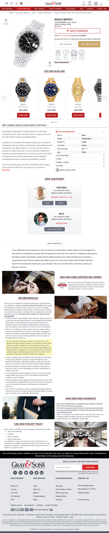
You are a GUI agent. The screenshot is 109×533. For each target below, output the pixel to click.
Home (11, 12)
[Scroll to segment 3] (55, 122)
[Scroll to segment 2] (53, 122)
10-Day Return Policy (64, 489)
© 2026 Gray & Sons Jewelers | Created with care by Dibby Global (54, 529)
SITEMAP (40, 505)
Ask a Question (54, 229)
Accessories (71, 9)
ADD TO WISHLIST (79, 30)
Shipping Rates (61, 496)
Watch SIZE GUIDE (67, 170)
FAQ (12, 499)
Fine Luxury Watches (22, 13)
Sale (81, 9)
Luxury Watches (23, 9)
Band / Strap (63, 162)
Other (60, 165)
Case (59, 159)
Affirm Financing (62, 492)
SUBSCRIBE (90, 467)
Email (61, 203)
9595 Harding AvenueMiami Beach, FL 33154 (86, 487)
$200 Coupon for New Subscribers (80, 461)
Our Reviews (15, 496)
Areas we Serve (83, 499)
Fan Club (14, 492)
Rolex (34, 13)
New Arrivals (7, 9)
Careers (13, 489)
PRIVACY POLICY (16, 505)
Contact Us (83, 478)
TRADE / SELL (102, 9)
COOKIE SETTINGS (51, 505)
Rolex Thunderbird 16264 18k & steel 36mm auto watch (73, 13)
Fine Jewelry (39, 9)
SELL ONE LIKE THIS (89, 44)
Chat (48, 203)
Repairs (90, 9)
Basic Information (66, 131)
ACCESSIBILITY (29, 505)
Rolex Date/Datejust (45, 13)
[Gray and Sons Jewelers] (53, 3)
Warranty (59, 486)
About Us (14, 486)
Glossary (59, 499)
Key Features (63, 155)
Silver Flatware (55, 9)
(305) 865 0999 (83, 492)
